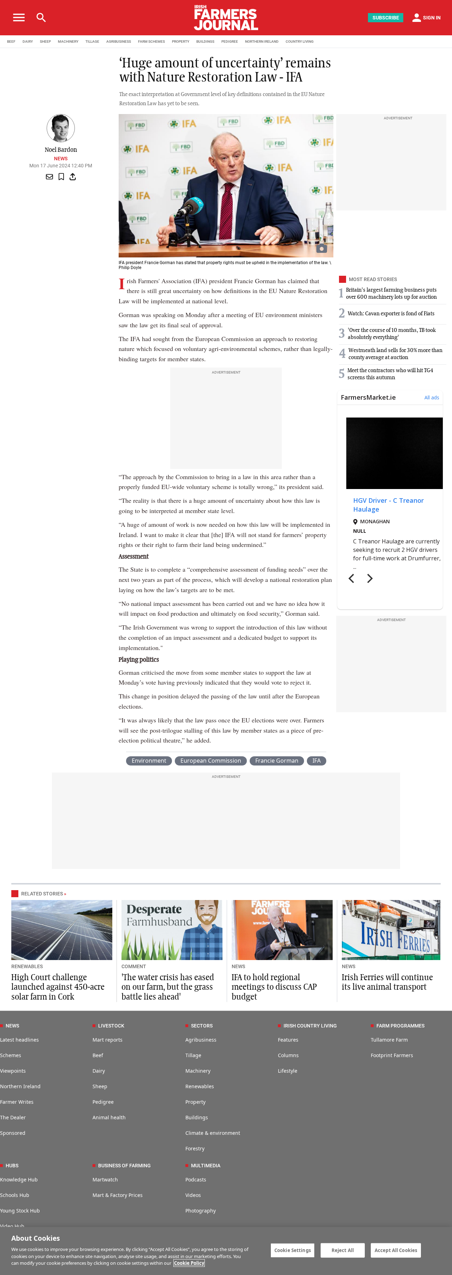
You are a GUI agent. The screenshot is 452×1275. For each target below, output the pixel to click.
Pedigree (103, 1101)
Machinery (197, 1070)
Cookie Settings (292, 1250)
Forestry (194, 1148)
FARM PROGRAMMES (400, 1026)
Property (195, 1101)
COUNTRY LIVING (300, 41)
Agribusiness (200, 1039)
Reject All (343, 1250)
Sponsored (12, 1133)
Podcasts (195, 1179)
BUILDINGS (205, 41)
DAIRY (28, 41)
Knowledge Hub (19, 1179)
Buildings (196, 1117)
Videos (193, 1195)
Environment (149, 760)
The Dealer (13, 1117)
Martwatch (105, 1179)
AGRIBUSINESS (118, 41)
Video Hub (12, 1226)
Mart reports (108, 1039)
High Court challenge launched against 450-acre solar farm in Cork (58, 987)
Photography (200, 1210)
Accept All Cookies (396, 1250)
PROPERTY (180, 41)
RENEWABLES (27, 966)
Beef (98, 1055)
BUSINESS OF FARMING (124, 1165)
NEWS (238, 966)
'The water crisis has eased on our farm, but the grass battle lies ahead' (167, 987)
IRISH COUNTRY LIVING (310, 1026)
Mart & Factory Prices (118, 1195)
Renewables (199, 1086)
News (60, 158)
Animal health (109, 1117)
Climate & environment (212, 1133)
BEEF (11, 41)
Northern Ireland (20, 1086)
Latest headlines (19, 1039)
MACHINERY (68, 41)
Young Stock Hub (20, 1210)
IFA (317, 760)
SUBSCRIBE (386, 17)
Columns (288, 1055)
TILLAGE (92, 41)
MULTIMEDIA (205, 1165)
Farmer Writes (17, 1101)
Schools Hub (14, 1195)
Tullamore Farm (389, 1039)
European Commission (210, 760)
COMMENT (133, 966)
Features (288, 1039)
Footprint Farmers (392, 1055)
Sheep (100, 1086)
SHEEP (45, 41)
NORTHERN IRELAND (262, 41)
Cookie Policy (189, 1263)
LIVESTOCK (111, 1026)
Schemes (10, 1055)
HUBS (12, 1165)
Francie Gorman (276, 760)
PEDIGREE (229, 41)
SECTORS (202, 1026)
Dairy (99, 1070)
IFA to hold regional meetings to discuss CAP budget (274, 987)
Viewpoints (13, 1070)
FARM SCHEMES (151, 41)
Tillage (193, 1055)
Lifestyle (287, 1070)
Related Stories (42, 893)
